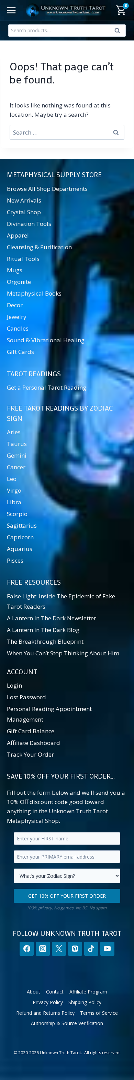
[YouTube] (107, 949)
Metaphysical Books (34, 293)
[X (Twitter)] (59, 949)
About (33, 991)
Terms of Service (99, 1013)
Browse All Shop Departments (47, 189)
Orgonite (19, 282)
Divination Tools (29, 224)
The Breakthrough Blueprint (45, 641)
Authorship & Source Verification (67, 1023)
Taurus (17, 444)
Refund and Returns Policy (45, 1013)
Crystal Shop (24, 212)
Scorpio (17, 514)
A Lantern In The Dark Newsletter (51, 618)
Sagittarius (22, 525)
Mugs (14, 270)
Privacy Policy (48, 1002)
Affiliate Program (88, 991)
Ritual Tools (23, 259)
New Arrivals (24, 200)
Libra (14, 502)
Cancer (16, 467)
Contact (55, 991)
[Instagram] (43, 949)
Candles (18, 328)
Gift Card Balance (30, 731)
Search (119, 32)
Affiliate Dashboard (33, 743)
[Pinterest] (75, 949)
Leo (11, 479)
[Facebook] (27, 949)
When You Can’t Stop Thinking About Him (63, 653)
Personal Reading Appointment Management (49, 714)
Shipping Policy (84, 1002)
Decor (15, 305)
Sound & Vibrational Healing (46, 340)
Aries (14, 432)
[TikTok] (91, 949)
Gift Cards (20, 352)
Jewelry (16, 317)
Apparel (18, 235)
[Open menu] (11, 10)
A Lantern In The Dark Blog (43, 630)
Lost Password (26, 697)
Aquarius (19, 549)
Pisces (15, 560)
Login (14, 685)
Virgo (14, 490)
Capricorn (20, 537)
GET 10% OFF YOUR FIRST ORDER (67, 896)
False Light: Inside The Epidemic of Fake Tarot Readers (61, 601)
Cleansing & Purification (39, 247)
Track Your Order (30, 754)
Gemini (16, 455)
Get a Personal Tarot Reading (46, 387)
